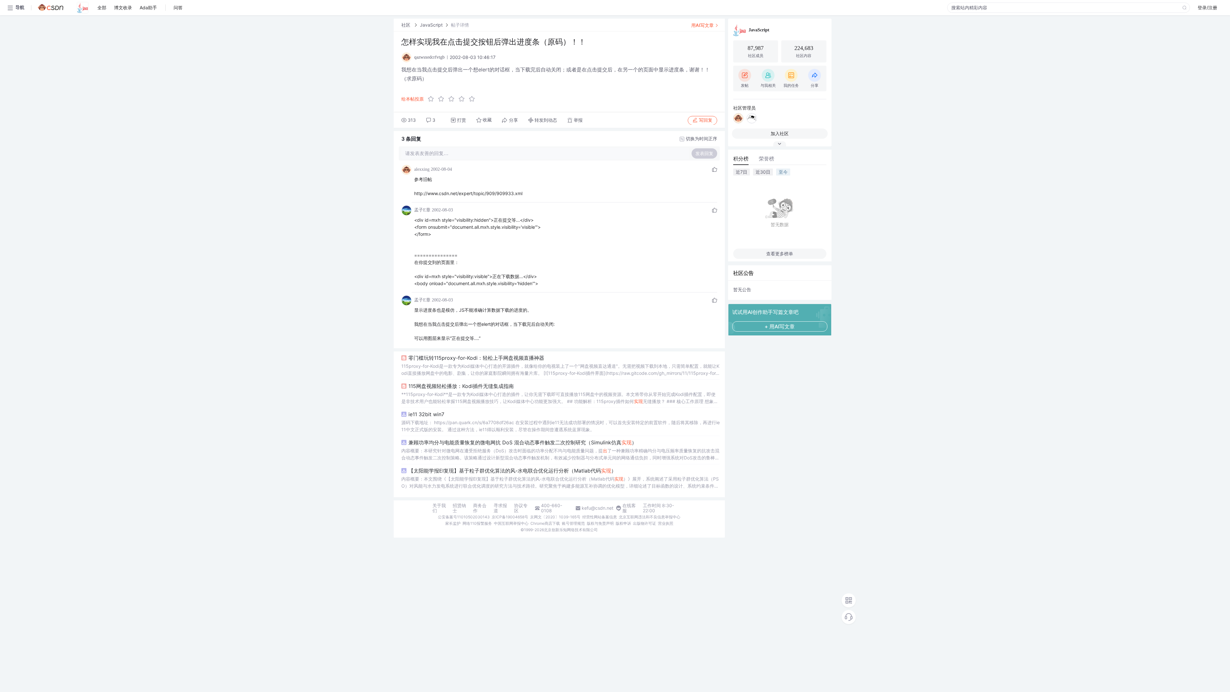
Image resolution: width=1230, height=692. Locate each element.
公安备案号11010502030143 (464, 517)
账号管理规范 (573, 523)
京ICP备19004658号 (510, 517)
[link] (406, 25)
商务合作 (480, 508)
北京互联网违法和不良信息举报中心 (649, 517)
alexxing (422, 169)
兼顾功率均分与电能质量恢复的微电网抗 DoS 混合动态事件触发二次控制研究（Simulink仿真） (522, 442)
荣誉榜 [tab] (766, 158)
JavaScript (431, 25)
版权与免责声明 (600, 523)
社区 (406, 25)
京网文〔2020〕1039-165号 (555, 517)
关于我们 (439, 508)
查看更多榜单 (779, 253)
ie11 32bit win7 (426, 414)
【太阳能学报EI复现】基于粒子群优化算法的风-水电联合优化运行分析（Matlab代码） (512, 470)
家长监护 (453, 523)
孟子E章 (422, 210)
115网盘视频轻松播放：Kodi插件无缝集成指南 (461, 386)
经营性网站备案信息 (599, 517)
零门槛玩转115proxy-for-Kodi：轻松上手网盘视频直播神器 (476, 358)
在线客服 (629, 508)
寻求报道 (500, 508)
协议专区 (521, 508)
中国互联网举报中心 (511, 523)
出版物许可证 (644, 523)
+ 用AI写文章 (780, 326)
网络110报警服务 (477, 523)
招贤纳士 (459, 508)
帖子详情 (460, 25)
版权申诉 (623, 523)
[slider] (453, 99)
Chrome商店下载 (545, 523)
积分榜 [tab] (741, 158)
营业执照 (665, 523)
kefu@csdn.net (597, 508)
